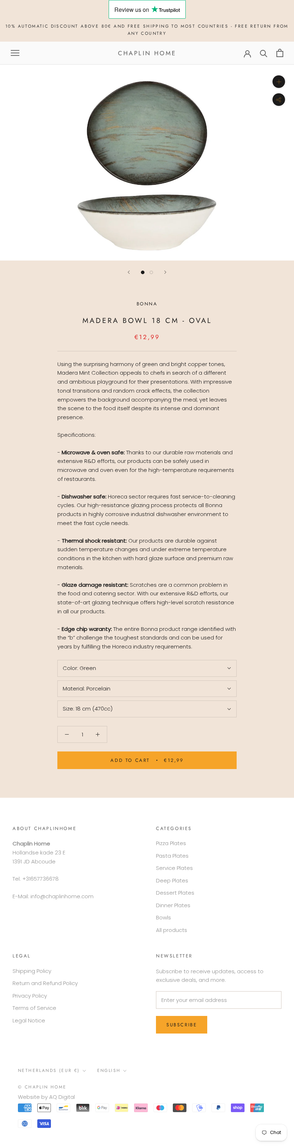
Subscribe (181, 1024)
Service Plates (174, 868)
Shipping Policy (32, 971)
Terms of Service (34, 1008)
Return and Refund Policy (45, 983)
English (109, 1070)
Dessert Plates (175, 892)
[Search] (263, 53)
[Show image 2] (151, 272)
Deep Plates (172, 880)
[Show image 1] (142, 272)
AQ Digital (62, 1097)
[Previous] (129, 272)
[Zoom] (278, 81)
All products (171, 930)
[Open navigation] (15, 53)
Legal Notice (29, 1020)
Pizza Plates (171, 843)
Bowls (163, 917)
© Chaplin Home (42, 1087)
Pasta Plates (172, 855)
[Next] (165, 272)
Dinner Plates (173, 905)
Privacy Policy (30, 995)
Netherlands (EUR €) (49, 1070)
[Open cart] (279, 53)
